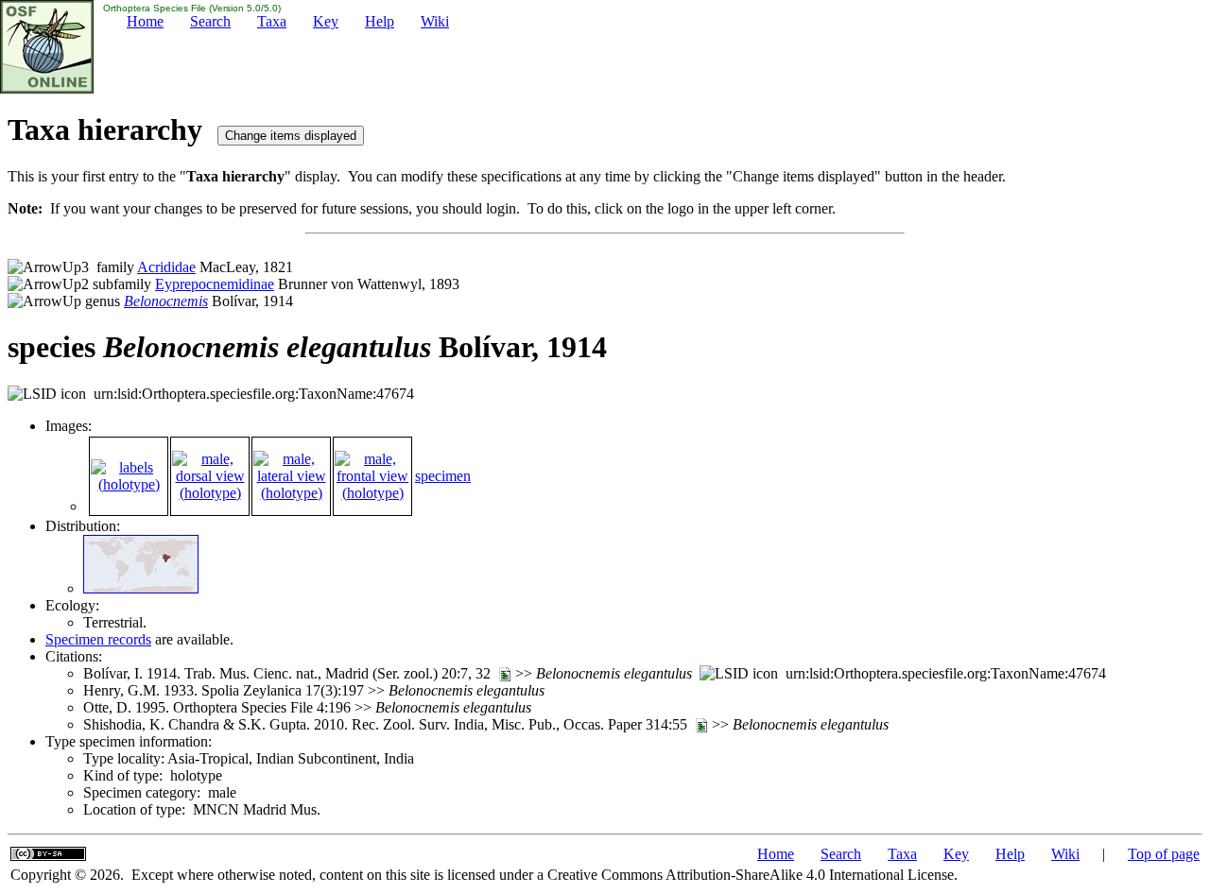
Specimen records (98, 639)
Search (210, 21)
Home (145, 21)
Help (379, 21)
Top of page (1164, 854)
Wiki (435, 21)
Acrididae (166, 267)
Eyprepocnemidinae (214, 284)
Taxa (271, 21)
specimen (443, 476)
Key (325, 21)
